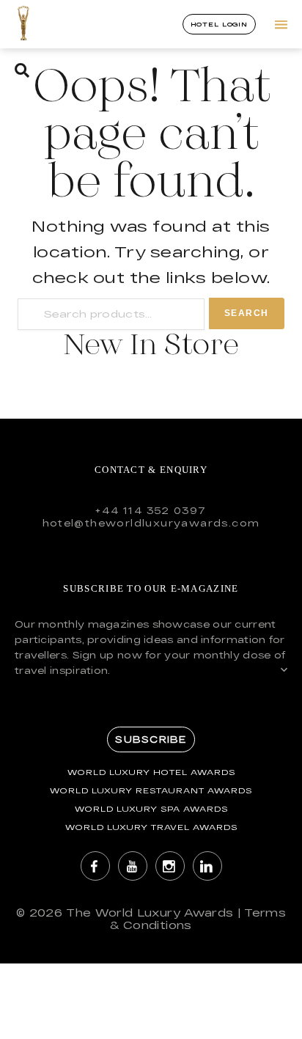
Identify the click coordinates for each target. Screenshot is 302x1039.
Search (246, 313)
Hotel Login (219, 24)
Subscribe (150, 739)
